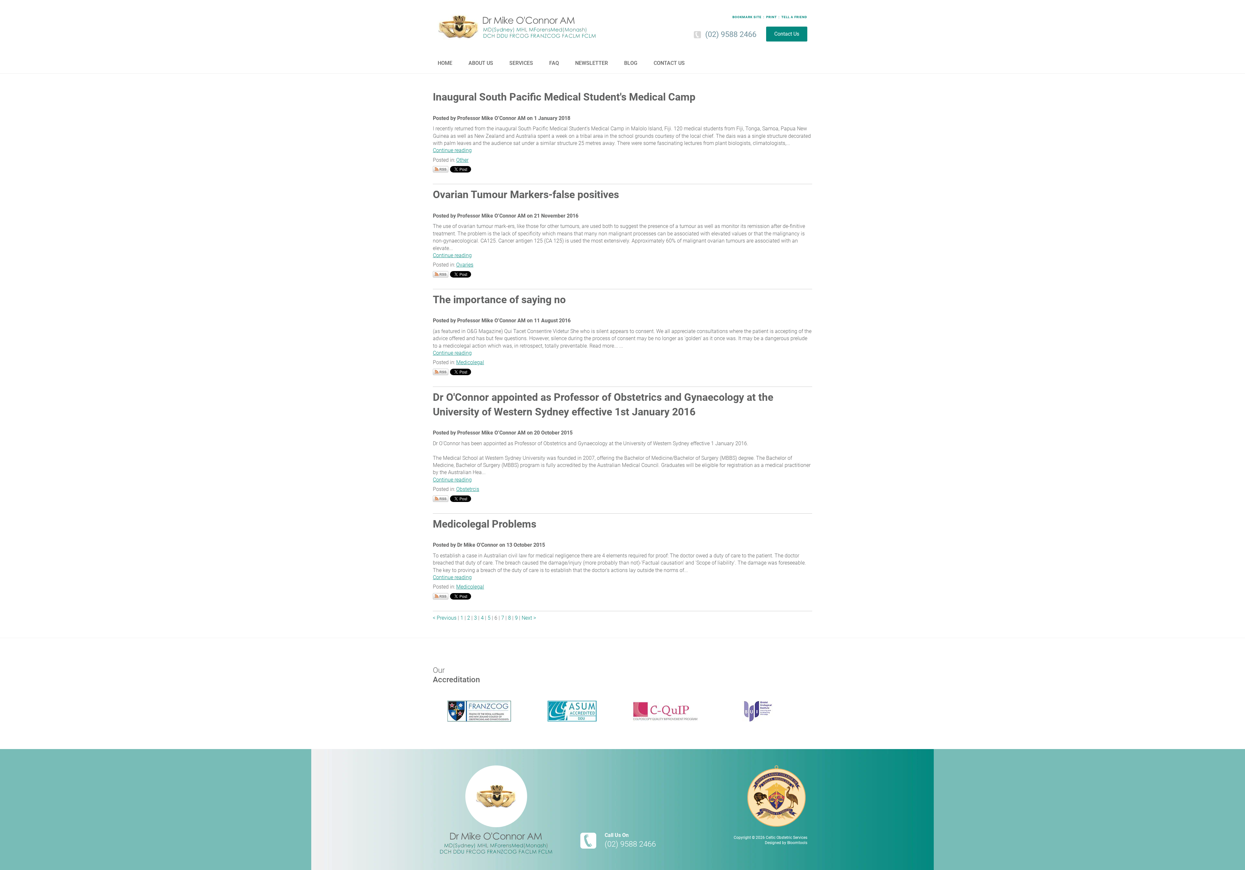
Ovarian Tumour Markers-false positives (526, 194)
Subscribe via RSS (440, 169)
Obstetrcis (467, 489)
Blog (630, 63)
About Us (480, 63)
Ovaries (464, 265)
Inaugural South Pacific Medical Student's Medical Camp (564, 97)
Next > (529, 618)
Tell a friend (794, 17)
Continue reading (452, 150)
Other (462, 160)
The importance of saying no (499, 299)
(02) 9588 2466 (730, 34)
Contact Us (786, 34)
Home (445, 63)
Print (771, 17)
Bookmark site (747, 17)
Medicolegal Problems (484, 524)
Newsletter (591, 63)
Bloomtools (797, 842)
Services (521, 63)
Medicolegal (470, 362)
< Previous (445, 618)
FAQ (554, 63)
